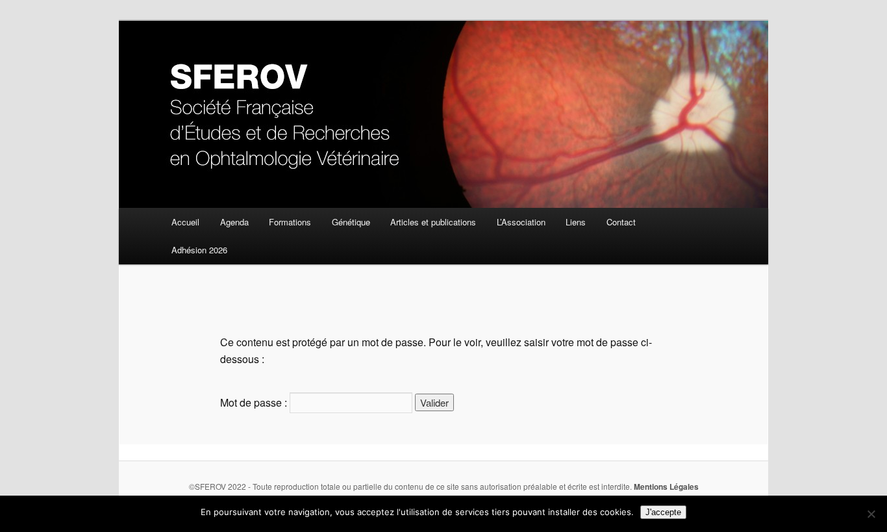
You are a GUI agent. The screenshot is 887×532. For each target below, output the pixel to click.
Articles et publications (433, 222)
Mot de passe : (255, 402)
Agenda (234, 222)
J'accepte (663, 512)
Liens (576, 222)
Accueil (185, 222)
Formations (290, 222)
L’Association (521, 222)
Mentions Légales (666, 486)
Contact (621, 222)
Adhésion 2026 (199, 250)
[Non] (870, 513)
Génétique (351, 222)
